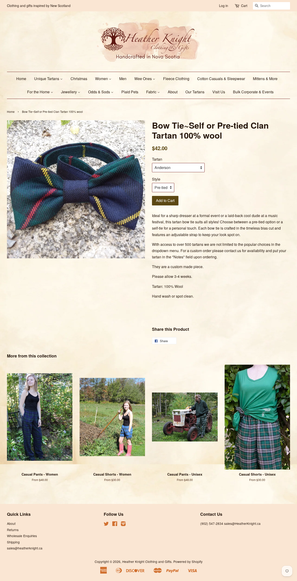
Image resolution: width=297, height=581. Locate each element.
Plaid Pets (129, 91)
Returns (13, 529)
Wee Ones (143, 78)
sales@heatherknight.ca (24, 548)
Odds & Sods (99, 91)
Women (102, 78)
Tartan (157, 159)
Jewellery (69, 91)
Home (21, 78)
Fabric (151, 91)
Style (156, 179)
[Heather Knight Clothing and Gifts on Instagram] (123, 524)
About (173, 91)
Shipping (13, 542)
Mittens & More (265, 78)
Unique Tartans (47, 78)
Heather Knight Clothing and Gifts (146, 561)
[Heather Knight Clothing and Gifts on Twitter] (106, 524)
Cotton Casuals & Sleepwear (221, 78)
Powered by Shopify (188, 561)
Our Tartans (194, 91)
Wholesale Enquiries (22, 535)
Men (122, 78)
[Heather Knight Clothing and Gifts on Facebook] (114, 524)
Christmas (79, 78)
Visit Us (218, 91)
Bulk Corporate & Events (253, 91)
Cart (244, 5)
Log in (223, 5)
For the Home (39, 91)
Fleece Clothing (176, 78)
